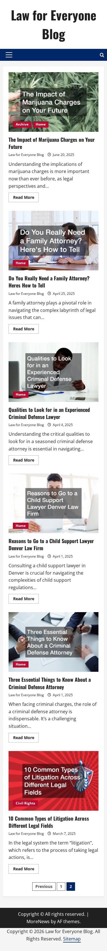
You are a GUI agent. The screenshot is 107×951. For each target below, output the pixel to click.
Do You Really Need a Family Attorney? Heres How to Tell (53, 240)
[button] (9, 55)
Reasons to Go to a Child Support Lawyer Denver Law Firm (53, 503)
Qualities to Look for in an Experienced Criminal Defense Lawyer (53, 372)
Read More (26, 198)
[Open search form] (102, 55)
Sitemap (72, 939)
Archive (22, 124)
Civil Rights (25, 803)
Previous (44, 886)
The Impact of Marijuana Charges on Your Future (53, 102)
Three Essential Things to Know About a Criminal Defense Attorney (53, 642)
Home (41, 124)
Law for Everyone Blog (53, 24)
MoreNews (38, 921)
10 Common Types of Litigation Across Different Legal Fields (53, 781)
